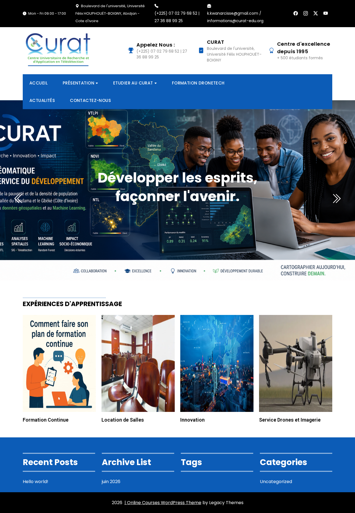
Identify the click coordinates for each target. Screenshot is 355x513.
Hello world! (35, 481)
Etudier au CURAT (133, 83)
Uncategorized (276, 481)
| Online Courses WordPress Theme (163, 502)
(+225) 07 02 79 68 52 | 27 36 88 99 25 (176, 17)
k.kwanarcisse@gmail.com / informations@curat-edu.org (235, 17)
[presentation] (19, 198)
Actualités (42, 100)
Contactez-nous (90, 100)
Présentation (78, 83)
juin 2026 (111, 481)
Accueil (38, 83)
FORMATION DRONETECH (198, 83)
